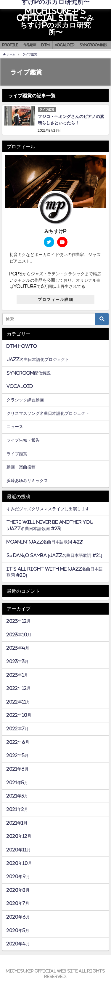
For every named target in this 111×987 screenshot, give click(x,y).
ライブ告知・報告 (23, 440)
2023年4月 (18, 648)
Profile (10, 45)
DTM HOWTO (22, 346)
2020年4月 (18, 944)
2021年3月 (17, 796)
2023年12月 (19, 621)
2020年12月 (19, 836)
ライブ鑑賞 (17, 454)
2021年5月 (17, 782)
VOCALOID (65, 45)
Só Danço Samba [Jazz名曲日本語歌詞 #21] (54, 555)
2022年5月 (18, 755)
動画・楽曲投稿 (21, 467)
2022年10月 (19, 715)
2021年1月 (17, 823)
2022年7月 (18, 729)
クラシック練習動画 (25, 400)
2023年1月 (17, 675)
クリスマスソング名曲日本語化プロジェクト (48, 413)
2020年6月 (18, 917)
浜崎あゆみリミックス (27, 480)
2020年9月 (18, 876)
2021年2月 (17, 809)
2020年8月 (18, 890)
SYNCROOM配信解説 (29, 373)
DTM (45, 45)
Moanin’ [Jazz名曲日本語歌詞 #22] (45, 542)
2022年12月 (19, 688)
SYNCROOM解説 (93, 45)
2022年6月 (18, 742)
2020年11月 (19, 850)
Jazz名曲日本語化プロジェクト (38, 359)
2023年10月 (19, 635)
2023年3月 (18, 661)
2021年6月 (18, 769)
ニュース (15, 427)
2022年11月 (18, 702)
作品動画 (29, 45)
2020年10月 (19, 863)
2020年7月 (18, 903)
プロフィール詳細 (55, 299)
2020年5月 (18, 930)
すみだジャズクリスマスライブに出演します (48, 509)
